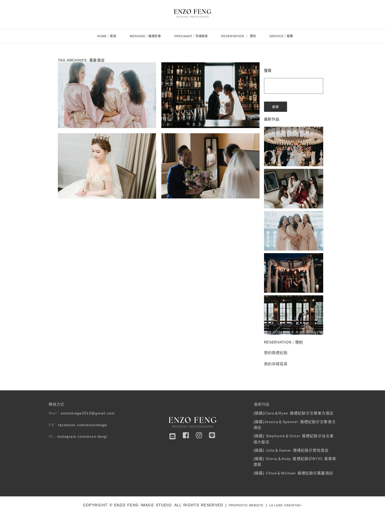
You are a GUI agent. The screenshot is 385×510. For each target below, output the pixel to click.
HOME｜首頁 (106, 36)
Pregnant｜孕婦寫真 (191, 36)
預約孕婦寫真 (276, 364)
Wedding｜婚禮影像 (145, 36)
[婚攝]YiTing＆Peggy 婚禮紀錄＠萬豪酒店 (106, 75)
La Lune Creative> (285, 505)
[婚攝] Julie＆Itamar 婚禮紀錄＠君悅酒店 (293, 260)
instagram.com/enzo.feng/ (82, 436)
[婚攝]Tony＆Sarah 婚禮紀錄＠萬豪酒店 (210, 150)
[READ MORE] (106, 110)
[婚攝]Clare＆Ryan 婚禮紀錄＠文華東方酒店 (293, 134)
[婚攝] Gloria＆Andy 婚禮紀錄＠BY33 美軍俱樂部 (293, 302)
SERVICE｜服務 (281, 36)
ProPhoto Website (246, 505)
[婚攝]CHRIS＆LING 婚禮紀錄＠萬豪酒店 (210, 79)
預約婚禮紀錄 (276, 353)
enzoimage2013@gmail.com (88, 413)
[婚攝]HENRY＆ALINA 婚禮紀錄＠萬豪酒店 (106, 140)
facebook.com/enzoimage (82, 425)
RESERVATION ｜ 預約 (238, 36)
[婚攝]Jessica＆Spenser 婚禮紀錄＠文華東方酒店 (293, 176)
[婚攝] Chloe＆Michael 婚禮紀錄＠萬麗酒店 (293, 473)
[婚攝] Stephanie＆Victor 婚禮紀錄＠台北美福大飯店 (293, 218)
